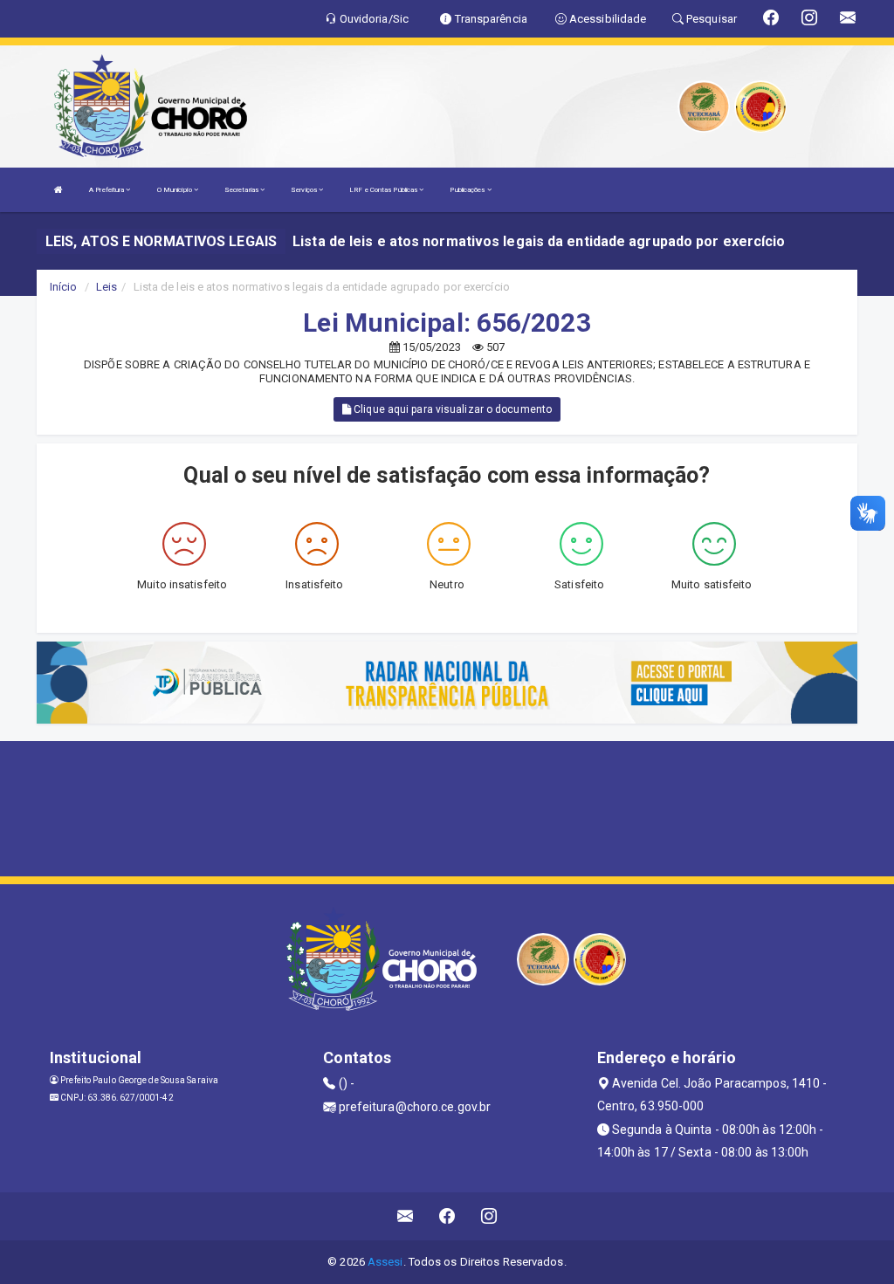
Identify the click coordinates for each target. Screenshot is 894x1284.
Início (64, 286)
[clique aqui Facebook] (447, 1216)
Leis (106, 286)
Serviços (305, 190)
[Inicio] (58, 190)
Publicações (468, 190)
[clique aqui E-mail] (405, 1216)
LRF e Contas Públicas (384, 190)
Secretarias (242, 190)
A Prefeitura (107, 190)
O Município (175, 190)
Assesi (385, 1261)
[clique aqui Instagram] (489, 1216)
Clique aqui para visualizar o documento (451, 409)
